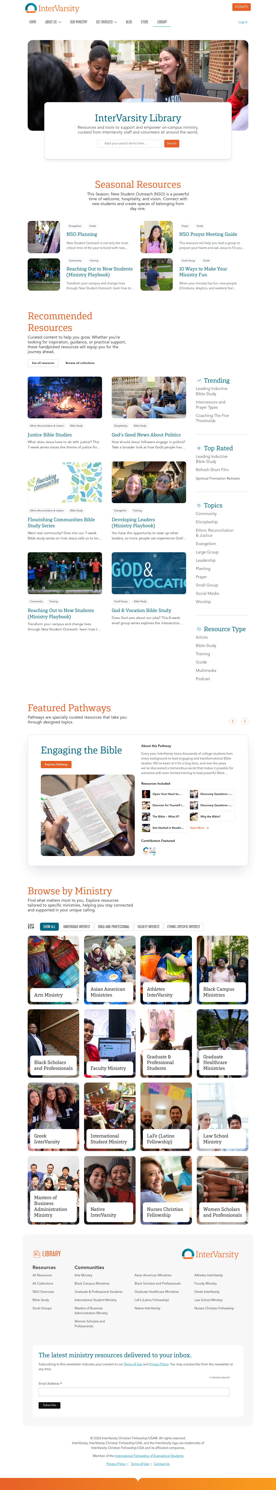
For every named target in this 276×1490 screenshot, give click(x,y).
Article (202, 638)
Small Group (188, 261)
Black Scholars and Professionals (53, 1065)
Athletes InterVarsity (160, 992)
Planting (203, 569)
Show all (49, 926)
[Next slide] (244, 721)
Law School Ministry (215, 1139)
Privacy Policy (159, 1364)
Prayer (185, 226)
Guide (92, 226)
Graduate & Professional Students (160, 1062)
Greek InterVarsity (47, 1139)
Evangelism (75, 226)
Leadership (206, 561)
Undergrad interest (76, 926)
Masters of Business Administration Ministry (50, 1206)
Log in (243, 22)
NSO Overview (43, 1292)
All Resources (42, 1275)
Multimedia (206, 671)
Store (144, 22)
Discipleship (120, 426)
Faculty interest (148, 926)
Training (94, 261)
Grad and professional (114, 926)
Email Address (50, 1384)
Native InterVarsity (103, 1212)
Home (32, 22)
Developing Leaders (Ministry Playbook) (133, 523)
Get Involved (104, 22)
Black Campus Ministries (218, 992)
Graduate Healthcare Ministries (215, 1062)
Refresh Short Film (212, 470)
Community (75, 261)
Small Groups (42, 1308)
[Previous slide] (232, 721)
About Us (51, 22)
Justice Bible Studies (50, 435)
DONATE (241, 7)
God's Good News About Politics (146, 435)
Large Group (207, 552)
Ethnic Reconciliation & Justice (47, 426)
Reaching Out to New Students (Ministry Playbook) (99, 272)
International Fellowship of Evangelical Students (149, 1456)
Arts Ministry (48, 995)
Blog (129, 22)
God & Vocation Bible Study (141, 610)
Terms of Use (133, 1364)
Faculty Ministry (108, 1068)
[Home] (54, 8)
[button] (43, 363)
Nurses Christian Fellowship (165, 1212)
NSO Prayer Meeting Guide (208, 234)
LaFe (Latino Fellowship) (160, 1139)
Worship (203, 602)
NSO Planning (81, 234)
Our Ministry (78, 22)
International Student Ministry (109, 1139)
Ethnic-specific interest (183, 926)
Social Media (207, 594)
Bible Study (76, 426)
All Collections (43, 1283)
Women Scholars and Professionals (222, 1212)
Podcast (203, 679)
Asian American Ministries (108, 992)
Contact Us (162, 1464)
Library (162, 22)
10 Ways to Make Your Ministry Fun (203, 272)
